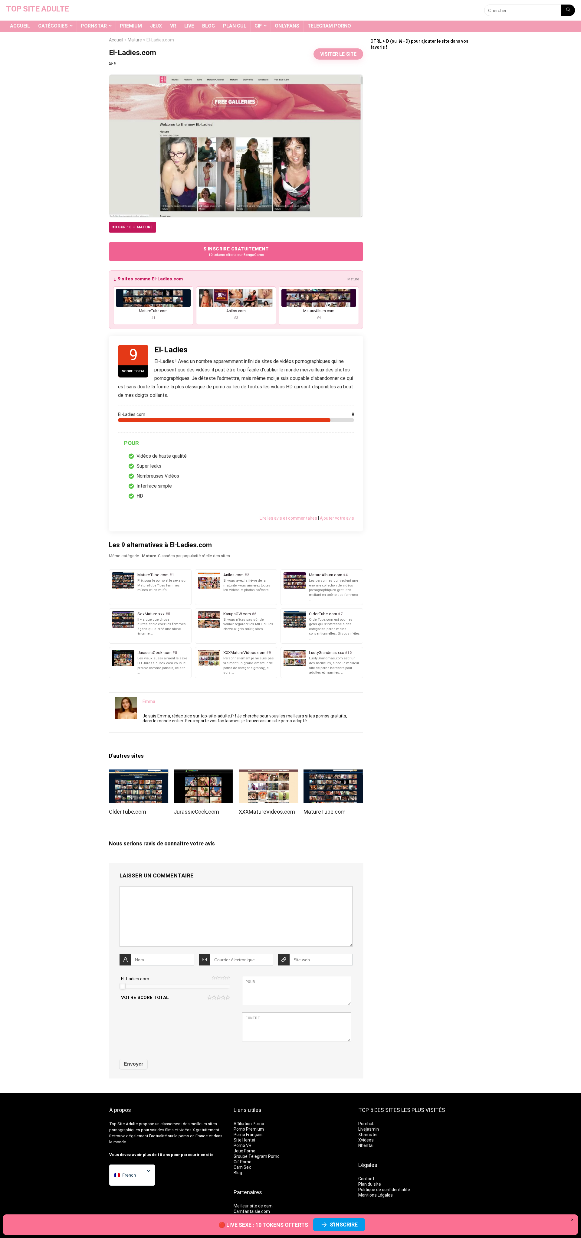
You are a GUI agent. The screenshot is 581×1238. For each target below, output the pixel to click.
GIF (258, 26)
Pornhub (366, 1123)
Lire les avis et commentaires (288, 518)
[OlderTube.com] (139, 773)
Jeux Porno (244, 1150)
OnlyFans (287, 26)
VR (173, 26)
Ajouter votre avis (337, 518)
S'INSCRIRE (344, 1224)
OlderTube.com (127, 812)
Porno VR (242, 1145)
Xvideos (366, 1140)
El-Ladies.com (135, 979)
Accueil (20, 26)
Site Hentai (244, 1140)
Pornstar (94, 26)
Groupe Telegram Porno (257, 1156)
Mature (135, 40)
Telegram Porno (329, 26)
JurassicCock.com (196, 812)
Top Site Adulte (123, 1124)
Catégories (53, 26)
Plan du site (369, 1184)
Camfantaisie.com (252, 1211)
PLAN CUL (234, 26)
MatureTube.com (325, 812)
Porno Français (248, 1134)
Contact (366, 1178)
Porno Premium (249, 1129)
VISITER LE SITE (338, 54)
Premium (131, 26)
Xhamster (368, 1134)
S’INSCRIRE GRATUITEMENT (236, 251)
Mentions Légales (375, 1195)
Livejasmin (368, 1129)
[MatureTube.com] (333, 773)
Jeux (156, 26)
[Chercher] (568, 10)
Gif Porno (242, 1161)
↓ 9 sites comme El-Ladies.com (148, 279)
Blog (208, 26)
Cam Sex (242, 1167)
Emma (149, 701)
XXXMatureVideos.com (267, 812)
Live (189, 26)
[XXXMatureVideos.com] (268, 773)
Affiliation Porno (249, 1123)
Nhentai (365, 1145)
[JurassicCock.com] (203, 773)
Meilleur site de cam (253, 1206)
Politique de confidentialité (384, 1189)
